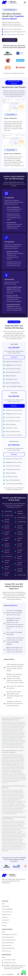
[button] (25, 2)
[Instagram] (25, 974)
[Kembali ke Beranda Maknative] (9, 2)
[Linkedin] (22, 974)
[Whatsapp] (18, 974)
